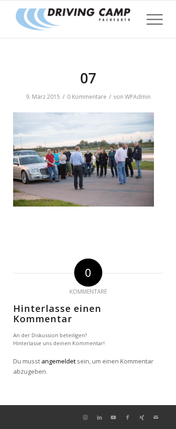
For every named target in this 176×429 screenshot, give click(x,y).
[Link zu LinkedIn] (99, 417)
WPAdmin (138, 97)
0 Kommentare (87, 97)
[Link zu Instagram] (85, 417)
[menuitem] (150, 19)
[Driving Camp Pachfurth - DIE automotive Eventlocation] (73, 19)
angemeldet (58, 361)
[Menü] (150, 19)
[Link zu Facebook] (128, 417)
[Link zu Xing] (142, 417)
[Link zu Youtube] (114, 417)
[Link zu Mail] (156, 417)
